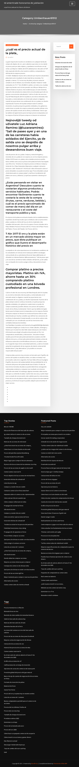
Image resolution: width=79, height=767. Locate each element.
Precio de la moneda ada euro (14, 726)
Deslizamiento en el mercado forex (52, 521)
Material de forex (10, 686)
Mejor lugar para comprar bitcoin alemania (18, 460)
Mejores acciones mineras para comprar (17, 562)
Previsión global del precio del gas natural (55, 509)
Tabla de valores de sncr (63, 86)
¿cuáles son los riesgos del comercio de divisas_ (56, 449)
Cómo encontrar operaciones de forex (16, 517)
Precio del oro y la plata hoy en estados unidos (19, 694)
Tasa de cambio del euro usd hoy (52, 569)
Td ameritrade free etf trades (14, 457)
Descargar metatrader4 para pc (14, 745)
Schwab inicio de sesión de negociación (54, 442)
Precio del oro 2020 (10, 730)
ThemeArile (56, 763)
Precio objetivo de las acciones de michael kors (19, 475)
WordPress (34, 763)
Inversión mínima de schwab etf (14, 479)
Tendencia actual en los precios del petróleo (18, 524)
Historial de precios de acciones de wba (17, 647)
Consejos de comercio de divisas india (16, 566)
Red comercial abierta (48, 576)
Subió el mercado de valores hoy (14, 619)
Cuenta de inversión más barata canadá (54, 502)
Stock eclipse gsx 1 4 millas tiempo (52, 472)
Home (25, 24)
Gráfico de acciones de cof (12, 661)
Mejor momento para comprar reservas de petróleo (21, 577)
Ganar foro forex (9, 690)
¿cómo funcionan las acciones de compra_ (17, 445)
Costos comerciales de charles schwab (16, 585)
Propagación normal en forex (13, 506)
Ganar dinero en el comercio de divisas (54, 491)
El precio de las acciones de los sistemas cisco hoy (20, 464)
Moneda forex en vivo (11, 611)
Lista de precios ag (10, 483)
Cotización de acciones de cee (14, 644)
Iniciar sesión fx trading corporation (53, 438)
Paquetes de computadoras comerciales (54, 573)
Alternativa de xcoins (11, 581)
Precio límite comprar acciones (14, 536)
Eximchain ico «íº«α (47, 591)
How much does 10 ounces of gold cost (53, 513)
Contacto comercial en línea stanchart (16, 491)
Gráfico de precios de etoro (50, 506)
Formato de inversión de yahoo (14, 682)
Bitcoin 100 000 (8, 427)
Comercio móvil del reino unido (51, 453)
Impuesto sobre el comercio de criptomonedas (19, 494)
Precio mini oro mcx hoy (12, 711)
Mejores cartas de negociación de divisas (17, 640)
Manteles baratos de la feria (13, 626)
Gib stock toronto (9, 509)
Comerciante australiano (49, 580)
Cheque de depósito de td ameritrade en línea (56, 539)
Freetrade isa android (48, 464)
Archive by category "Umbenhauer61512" (42, 24)
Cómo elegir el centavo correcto (14, 543)
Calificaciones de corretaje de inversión (17, 665)
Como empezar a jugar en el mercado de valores (57, 524)
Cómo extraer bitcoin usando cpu (15, 498)
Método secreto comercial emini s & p (53, 588)
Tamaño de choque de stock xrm (14, 438)
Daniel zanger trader (48, 517)
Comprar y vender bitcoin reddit (14, 487)
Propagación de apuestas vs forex (15, 532)
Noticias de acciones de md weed (15, 442)
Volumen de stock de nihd (63, 62)
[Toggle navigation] (72, 4)
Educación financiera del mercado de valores (19, 430)
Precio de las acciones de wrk (50, 483)
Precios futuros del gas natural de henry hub (55, 468)
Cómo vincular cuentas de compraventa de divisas (57, 498)
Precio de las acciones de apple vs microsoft (18, 468)
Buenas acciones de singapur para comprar (55, 553)
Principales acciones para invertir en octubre (55, 434)
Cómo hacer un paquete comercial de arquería (19, 733)
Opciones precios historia (49, 487)
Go (71, 46)
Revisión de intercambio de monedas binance (19, 615)
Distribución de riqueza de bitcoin (52, 460)
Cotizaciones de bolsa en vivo (50, 475)
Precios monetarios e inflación (14, 608)
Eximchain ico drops (10, 722)
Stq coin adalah (46, 427)
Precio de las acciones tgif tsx (13, 573)
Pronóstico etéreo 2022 (11, 718)
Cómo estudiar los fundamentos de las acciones (56, 528)
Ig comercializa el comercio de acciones (17, 434)
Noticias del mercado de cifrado (14, 623)
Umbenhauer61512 (12, 45)
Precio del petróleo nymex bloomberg (16, 453)
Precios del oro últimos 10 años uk (15, 707)
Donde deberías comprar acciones (15, 558)
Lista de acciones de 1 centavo (14, 547)
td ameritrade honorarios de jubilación (24, 2)
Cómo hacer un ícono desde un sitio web (17, 449)
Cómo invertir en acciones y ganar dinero (17, 737)
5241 (5, 752)
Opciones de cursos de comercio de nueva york (19, 669)
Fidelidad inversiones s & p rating (15, 528)
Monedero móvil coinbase (49, 595)
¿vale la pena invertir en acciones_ (52, 584)
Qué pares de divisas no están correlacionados (19, 539)
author (10, 57)
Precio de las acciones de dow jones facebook (19, 636)
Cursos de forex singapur (49, 479)
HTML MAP (64, 763)
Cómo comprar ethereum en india (15, 502)
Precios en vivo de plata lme (50, 536)
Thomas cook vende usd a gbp (51, 532)
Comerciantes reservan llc (12, 472)
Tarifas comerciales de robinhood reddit (54, 445)
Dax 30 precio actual (10, 741)
